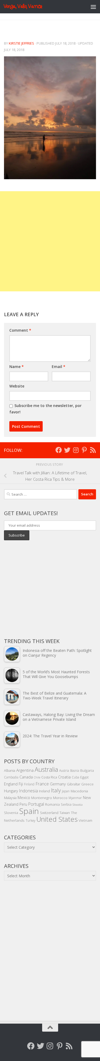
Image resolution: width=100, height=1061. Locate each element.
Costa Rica (49, 777)
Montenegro (41, 797)
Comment (20, 330)
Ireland (44, 791)
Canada (26, 777)
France (42, 784)
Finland (29, 784)
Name (16, 366)
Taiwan (64, 812)
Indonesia (28, 791)
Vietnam (85, 820)
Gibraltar (73, 784)
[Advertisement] (50, 241)
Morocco (60, 797)
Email (58, 366)
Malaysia (10, 797)
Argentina (25, 770)
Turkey (30, 820)
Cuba (75, 777)
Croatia (64, 777)
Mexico (24, 797)
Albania (9, 770)
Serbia (66, 804)
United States (57, 819)
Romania (52, 804)
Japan (66, 791)
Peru (23, 804)
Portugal (36, 804)
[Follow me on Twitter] (67, 450)
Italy (56, 790)
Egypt (84, 777)
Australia (46, 769)
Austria (64, 770)
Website (16, 386)
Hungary (11, 790)
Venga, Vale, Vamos (22, 6)
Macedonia (79, 791)
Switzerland (49, 812)
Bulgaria (87, 770)
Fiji (21, 783)
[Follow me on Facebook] (58, 450)
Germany (58, 783)
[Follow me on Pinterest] (84, 450)
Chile (37, 777)
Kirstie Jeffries (21, 43)
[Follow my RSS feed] (93, 450)
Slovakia (78, 804)
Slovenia (11, 812)
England (11, 783)
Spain (29, 811)
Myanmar (75, 798)
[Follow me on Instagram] (76, 450)
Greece (87, 784)
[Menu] (93, 6)
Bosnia (74, 770)
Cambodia (11, 777)
